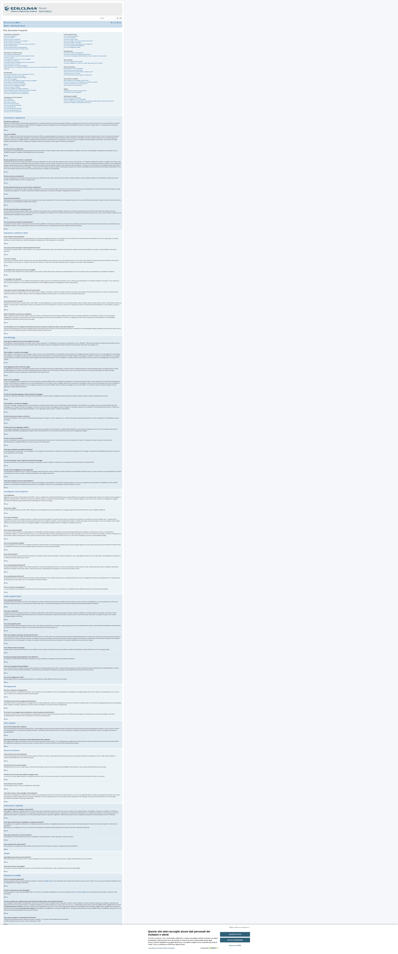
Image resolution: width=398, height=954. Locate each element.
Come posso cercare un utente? (72, 73)
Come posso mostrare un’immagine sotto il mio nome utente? (19, 62)
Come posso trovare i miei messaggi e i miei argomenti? (78, 75)
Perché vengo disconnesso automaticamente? (15, 47)
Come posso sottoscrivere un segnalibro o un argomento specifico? (81, 82)
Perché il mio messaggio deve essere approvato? (16, 91)
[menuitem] (18, 22)
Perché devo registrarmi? (10, 36)
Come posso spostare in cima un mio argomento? (16, 93)
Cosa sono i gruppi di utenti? (71, 39)
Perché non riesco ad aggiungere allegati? (14, 85)
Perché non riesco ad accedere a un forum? (15, 83)
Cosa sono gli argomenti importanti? (13, 108)
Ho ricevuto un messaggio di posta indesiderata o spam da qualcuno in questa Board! (85, 56)
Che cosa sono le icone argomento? (13, 111)
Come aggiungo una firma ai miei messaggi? (15, 77)
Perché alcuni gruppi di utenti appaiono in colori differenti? (78, 44)
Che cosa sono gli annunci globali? (12, 105)
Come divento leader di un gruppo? (72, 42)
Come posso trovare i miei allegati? (72, 92)
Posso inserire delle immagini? (11, 103)
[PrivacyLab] (213, 948)
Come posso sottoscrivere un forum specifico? (75, 83)
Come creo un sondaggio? (10, 79)
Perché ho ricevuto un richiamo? (12, 87)
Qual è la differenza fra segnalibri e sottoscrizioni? (76, 80)
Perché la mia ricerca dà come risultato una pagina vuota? (78, 71)
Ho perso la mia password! (10, 45)
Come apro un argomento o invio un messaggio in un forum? (19, 74)
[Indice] (37, 8)
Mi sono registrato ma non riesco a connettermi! (16, 41)
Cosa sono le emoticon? (10, 102)
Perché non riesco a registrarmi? (12, 39)
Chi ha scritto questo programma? (72, 97)
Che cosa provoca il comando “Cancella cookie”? (16, 49)
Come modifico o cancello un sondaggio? (14, 82)
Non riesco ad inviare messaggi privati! (73, 52)
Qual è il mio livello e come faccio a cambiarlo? (15, 65)
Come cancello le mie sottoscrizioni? (73, 85)
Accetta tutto (235, 934)
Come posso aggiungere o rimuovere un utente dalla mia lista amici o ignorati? (83, 63)
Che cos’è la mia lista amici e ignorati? (73, 61)
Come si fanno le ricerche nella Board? (73, 68)
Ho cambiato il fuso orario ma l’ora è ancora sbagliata (17, 59)
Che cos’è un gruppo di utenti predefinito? (74, 45)
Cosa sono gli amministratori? (71, 36)
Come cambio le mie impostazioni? (12, 54)
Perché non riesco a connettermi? (12, 42)
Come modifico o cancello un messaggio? (14, 75)
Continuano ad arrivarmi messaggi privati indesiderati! (77, 54)
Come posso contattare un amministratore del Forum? (77, 102)
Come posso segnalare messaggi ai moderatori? (16, 88)
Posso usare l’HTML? (9, 100)
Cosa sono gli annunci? (10, 107)
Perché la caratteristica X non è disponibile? (75, 99)
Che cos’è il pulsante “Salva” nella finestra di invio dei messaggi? (20, 90)
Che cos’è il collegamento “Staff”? (72, 47)
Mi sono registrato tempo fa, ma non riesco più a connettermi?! (19, 44)
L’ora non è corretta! (9, 57)
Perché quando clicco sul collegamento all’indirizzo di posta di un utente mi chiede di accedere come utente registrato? (30, 68)
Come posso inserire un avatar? (12, 64)
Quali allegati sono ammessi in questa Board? (75, 90)
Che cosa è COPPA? (9, 37)
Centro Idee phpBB (80, 892)
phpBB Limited (48, 881)
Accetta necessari (235, 940)
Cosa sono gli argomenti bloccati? (12, 110)
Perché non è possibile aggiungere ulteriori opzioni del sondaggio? (20, 80)
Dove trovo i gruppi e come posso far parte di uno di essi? (78, 41)
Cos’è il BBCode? (8, 99)
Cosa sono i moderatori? (70, 37)
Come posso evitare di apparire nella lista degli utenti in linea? (19, 56)
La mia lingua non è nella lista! (11, 60)
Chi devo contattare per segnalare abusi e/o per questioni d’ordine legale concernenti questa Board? (89, 101)
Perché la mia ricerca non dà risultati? (73, 70)
